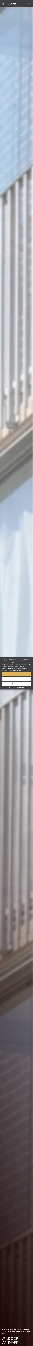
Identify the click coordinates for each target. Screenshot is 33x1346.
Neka (16, 679)
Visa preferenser (16, 684)
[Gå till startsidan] (9, 3)
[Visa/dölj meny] (28, 3)
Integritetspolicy (20, 687)
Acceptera (16, 674)
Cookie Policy (11, 687)
